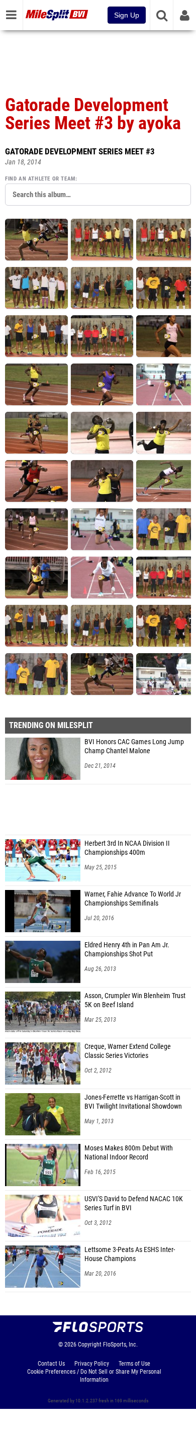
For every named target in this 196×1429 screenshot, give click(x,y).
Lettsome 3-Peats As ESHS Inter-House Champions (129, 1254)
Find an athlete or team (40, 178)
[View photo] (36, 239)
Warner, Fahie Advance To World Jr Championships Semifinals (132, 899)
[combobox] (98, 195)
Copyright (90, 1344)
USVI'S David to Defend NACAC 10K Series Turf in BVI (133, 1203)
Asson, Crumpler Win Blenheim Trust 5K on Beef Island (134, 1000)
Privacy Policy (91, 1363)
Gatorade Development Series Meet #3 (80, 151)
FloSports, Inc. (120, 1344)
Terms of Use (134, 1363)
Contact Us (51, 1363)
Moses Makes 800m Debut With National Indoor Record (128, 1153)
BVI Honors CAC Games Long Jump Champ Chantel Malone (134, 746)
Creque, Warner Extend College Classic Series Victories (127, 1051)
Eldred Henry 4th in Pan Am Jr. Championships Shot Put (126, 949)
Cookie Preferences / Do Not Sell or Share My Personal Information (94, 1375)
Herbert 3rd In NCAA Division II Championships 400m (127, 848)
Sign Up (126, 15)
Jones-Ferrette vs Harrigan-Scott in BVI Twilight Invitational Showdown (133, 1102)
